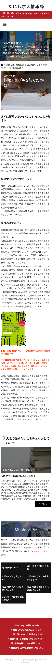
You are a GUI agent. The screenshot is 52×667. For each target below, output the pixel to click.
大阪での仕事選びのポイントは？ (18, 476)
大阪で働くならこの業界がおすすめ (38, 578)
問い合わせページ (10, 567)
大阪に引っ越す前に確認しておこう (13, 598)
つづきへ (42, 504)
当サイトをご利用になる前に (38, 567)
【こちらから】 (34, 551)
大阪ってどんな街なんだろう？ (13, 578)
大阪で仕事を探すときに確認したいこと (38, 588)
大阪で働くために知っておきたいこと (13, 588)
